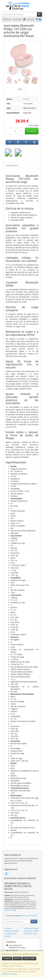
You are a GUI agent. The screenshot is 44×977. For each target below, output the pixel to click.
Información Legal (31, 928)
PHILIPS (26, 99)
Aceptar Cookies (29, 958)
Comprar (31, 131)
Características (11, 165)
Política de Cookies (9, 974)
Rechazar (17, 958)
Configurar (7, 958)
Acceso (18, 19)
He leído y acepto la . (22, 916)
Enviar (34, 921)
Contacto (30, 19)
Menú (8, 19)
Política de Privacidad (10, 910)
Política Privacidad (11, 931)
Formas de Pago (30, 933)
